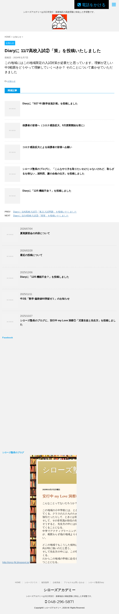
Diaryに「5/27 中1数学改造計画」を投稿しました (50, 103)
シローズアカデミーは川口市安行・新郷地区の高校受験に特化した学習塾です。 (59, 596)
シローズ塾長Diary (96, 582)
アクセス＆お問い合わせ (74, 582)
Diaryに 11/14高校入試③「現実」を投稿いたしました (41, 215)
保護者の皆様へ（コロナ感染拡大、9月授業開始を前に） (54, 125)
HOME (18, 582)
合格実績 (56, 582)
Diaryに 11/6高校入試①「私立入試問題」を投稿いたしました (45, 211)
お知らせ (11, 81)
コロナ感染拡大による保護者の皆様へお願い (47, 147)
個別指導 (45, 582)
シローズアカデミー (59, 590)
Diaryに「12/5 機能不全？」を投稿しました (46, 190)
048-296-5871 (60, 601)
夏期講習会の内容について (35, 233)
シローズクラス (30, 582)
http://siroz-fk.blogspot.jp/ (15, 562)
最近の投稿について (31, 255)
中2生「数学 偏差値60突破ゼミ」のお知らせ (45, 298)
